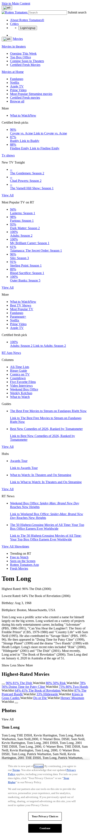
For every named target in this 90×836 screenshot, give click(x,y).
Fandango (16, 79)
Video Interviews (21, 385)
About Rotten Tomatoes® (27, 20)
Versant (38, 766)
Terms (16, 770)
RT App (7, 353)
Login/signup (27, 28)
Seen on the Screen (22, 561)
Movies (18, 39)
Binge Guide (18, 370)
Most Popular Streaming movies (31, 94)
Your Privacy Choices (45, 816)
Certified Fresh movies (25, 97)
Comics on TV (20, 374)
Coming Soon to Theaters (27, 61)
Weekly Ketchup (21, 393)
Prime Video (18, 90)
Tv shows (8, 155)
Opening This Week (23, 53)
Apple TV (17, 86)
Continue (45, 828)
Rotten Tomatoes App (24, 564)
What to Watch (23, 115)
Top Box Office (20, 57)
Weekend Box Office (24, 389)
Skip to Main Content (16, 3)
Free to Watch (19, 557)
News (17, 353)
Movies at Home (13, 72)
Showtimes (21, 546)
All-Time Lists (19, 367)
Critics (14, 24)
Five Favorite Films (23, 382)
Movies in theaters (14, 46)
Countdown (18, 378)
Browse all (17, 101)
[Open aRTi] (7, 7)
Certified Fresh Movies (25, 64)
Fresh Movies (19, 568)
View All (8, 195)
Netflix (14, 82)
